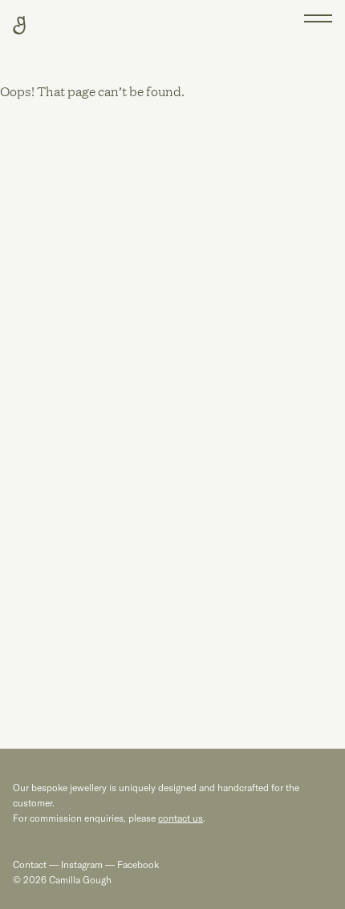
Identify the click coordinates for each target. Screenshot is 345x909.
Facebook (137, 864)
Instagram (82, 864)
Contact (30, 864)
